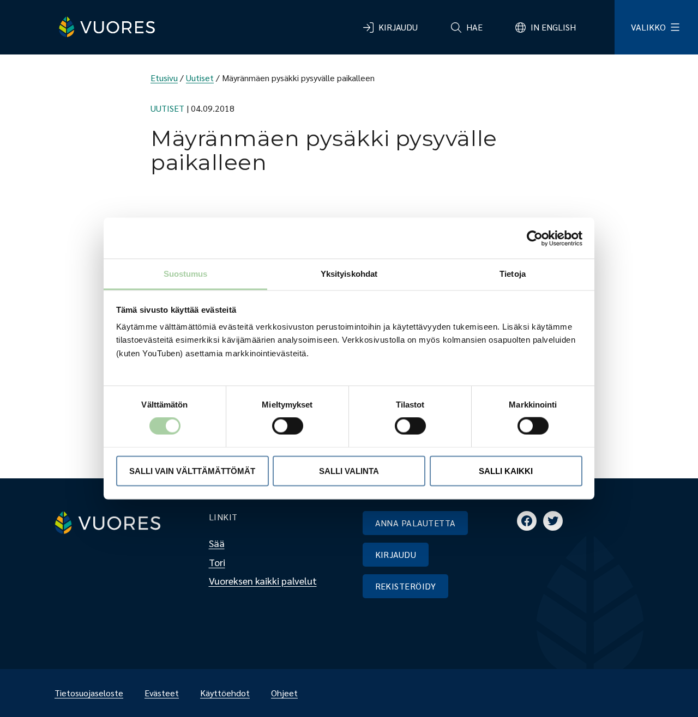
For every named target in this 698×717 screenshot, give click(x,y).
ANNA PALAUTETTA (415, 522)
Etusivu (164, 77)
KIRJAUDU (396, 554)
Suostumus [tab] (186, 273)
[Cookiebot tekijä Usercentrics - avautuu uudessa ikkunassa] (534, 238)
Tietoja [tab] (513, 273)
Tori (217, 562)
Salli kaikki (506, 470)
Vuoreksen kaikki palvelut (263, 580)
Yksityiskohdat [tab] (349, 273)
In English (553, 27)
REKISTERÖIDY (405, 586)
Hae (474, 27)
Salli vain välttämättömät (192, 470)
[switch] (279, 426)
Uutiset (200, 77)
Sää (217, 543)
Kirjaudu (398, 27)
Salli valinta (349, 470)
